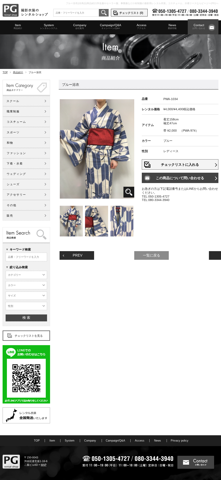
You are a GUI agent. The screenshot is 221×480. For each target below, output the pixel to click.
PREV (77, 255)
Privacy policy (179, 440)
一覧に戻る (151, 255)
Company (79, 26)
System (48, 26)
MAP (43, 464)
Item (18, 26)
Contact (198, 26)
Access (141, 26)
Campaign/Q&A (110, 26)
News (172, 26)
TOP (5, 72)
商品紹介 (18, 72)
